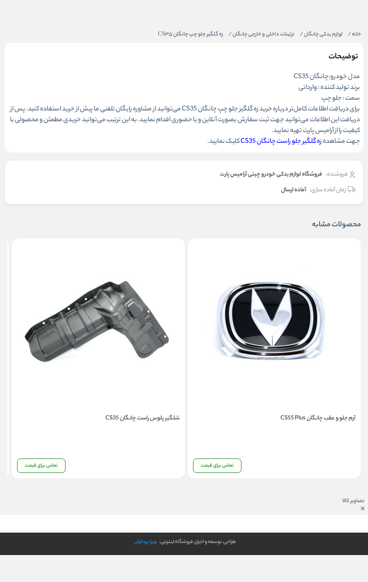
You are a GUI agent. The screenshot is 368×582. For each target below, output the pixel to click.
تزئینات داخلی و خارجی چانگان (261, 34)
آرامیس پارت (318, 131)
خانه (354, 34)
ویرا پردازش (145, 542)
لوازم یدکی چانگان (321, 34)
